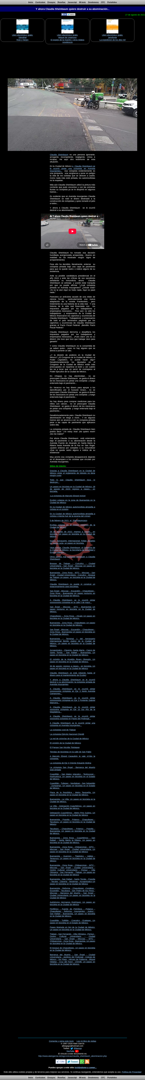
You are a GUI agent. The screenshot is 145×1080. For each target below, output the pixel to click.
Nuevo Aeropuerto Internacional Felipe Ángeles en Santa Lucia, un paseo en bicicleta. (72, 542)
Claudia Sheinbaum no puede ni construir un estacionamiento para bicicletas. (72, 585)
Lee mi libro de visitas (86, 1041)
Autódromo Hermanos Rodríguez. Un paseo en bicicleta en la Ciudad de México (72, 903)
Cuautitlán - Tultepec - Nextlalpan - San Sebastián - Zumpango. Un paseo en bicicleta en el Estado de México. (72, 785)
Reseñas (61, 2)
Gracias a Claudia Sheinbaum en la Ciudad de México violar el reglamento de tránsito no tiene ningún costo (72, 473)
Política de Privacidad (131, 1072)
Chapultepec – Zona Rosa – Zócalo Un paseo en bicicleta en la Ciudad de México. (72, 617)
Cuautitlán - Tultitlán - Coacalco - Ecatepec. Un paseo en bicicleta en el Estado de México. (72, 921)
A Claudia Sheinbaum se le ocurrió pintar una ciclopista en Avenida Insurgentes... (72, 724)
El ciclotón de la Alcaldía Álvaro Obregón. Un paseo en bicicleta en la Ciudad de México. (72, 660)
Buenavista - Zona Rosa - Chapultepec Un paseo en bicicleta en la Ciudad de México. (72, 624)
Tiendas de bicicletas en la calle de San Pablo (70, 752)
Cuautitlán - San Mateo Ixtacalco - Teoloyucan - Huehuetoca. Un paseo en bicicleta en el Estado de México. (72, 776)
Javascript (72, 2)
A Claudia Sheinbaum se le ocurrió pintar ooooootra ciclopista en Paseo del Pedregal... (72, 717)
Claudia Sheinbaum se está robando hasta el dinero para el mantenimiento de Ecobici (72, 674)
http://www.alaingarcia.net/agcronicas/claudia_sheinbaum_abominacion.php (72, 1056)
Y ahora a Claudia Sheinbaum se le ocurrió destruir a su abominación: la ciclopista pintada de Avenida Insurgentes (72, 682)
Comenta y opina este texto (61, 1041)
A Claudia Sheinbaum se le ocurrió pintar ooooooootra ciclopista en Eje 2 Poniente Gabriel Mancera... (72, 700)
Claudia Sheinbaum (59, 155)
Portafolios (112, 2)
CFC (103, 2)
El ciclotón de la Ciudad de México (65, 743)
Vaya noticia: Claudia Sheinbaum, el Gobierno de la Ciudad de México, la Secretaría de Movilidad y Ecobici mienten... (72, 549)
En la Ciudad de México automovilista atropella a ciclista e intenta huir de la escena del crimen (72, 515)
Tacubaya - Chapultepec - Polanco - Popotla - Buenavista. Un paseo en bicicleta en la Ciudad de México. (72, 831)
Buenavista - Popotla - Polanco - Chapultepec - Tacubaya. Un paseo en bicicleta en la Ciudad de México (72, 821)
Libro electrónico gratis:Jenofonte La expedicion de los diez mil (112, 37)
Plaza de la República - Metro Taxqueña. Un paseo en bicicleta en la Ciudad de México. (72, 793)
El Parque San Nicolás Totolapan (65, 747)
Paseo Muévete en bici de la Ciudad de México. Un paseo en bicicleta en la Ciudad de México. (72, 928)
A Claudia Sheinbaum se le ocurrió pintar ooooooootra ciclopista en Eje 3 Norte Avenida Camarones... (72, 691)
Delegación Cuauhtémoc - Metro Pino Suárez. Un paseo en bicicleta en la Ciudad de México (72, 814)
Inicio (30, 2)
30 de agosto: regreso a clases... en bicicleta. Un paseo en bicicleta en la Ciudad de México (72, 667)
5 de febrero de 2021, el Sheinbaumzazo (68, 520)
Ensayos (51, 2)
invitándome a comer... (86, 1067)
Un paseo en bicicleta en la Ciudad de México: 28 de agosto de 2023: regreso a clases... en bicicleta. (72, 489)
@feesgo (78, 1048)
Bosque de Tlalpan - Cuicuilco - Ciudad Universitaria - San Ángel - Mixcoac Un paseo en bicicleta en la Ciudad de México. (72, 565)
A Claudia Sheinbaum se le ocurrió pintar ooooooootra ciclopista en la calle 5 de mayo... (72, 601)
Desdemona (93, 2)
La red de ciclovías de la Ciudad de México (69, 738)
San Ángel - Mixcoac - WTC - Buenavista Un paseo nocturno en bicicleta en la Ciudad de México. (72, 609)
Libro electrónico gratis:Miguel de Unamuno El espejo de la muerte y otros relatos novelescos (67, 38)
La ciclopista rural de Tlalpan (63, 730)
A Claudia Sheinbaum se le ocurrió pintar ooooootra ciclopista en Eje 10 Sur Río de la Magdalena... (72, 709)
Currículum (40, 2)
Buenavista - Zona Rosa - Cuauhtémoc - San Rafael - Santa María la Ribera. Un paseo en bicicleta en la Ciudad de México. (72, 840)
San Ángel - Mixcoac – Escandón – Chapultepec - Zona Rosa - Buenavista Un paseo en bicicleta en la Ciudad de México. (72, 631)
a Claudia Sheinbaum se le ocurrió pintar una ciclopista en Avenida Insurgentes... (72, 168)
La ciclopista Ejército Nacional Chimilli (67, 734)
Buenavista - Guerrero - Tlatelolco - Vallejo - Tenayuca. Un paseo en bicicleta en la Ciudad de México (72, 858)
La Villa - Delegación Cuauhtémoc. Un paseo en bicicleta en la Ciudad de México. (72, 807)
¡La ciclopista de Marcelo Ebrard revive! (68, 496)
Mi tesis (82, 2)
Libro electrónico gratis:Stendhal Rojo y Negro (22, 37)
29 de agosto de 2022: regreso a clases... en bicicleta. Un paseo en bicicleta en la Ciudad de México (72, 534)
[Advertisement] (72, 60)
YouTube (70, 1051)
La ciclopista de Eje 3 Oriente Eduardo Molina (70, 763)
